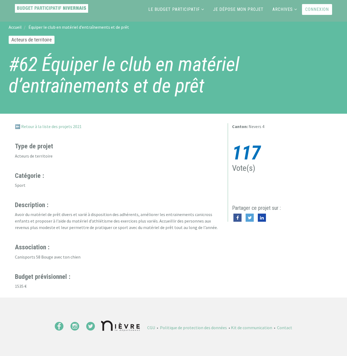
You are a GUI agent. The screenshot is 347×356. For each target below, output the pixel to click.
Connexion (317, 9)
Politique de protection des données (193, 327)
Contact (284, 327)
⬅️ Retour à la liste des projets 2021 (48, 126)
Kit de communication (251, 327)
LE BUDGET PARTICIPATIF (174, 9)
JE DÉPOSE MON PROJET (238, 9)
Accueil (15, 27)
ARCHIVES (282, 9)
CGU (151, 327)
